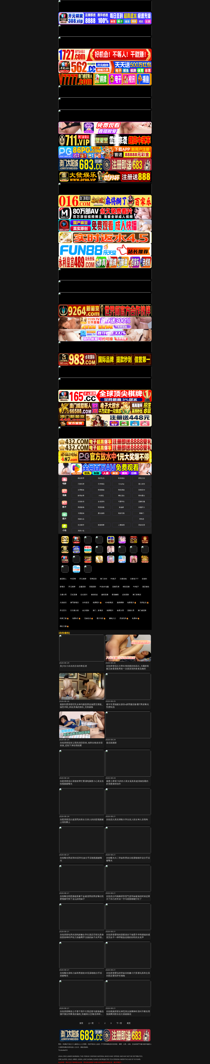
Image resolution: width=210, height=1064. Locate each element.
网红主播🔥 (64, 626)
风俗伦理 (141, 525)
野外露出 (141, 495)
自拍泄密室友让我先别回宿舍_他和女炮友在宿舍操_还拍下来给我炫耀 (81, 744)
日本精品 (101, 484)
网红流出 (121, 495)
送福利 (144, 579)
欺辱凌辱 (81, 495)
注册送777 (134, 579)
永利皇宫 (85, 602)
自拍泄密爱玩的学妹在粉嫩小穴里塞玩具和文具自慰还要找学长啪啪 (128, 974)
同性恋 (141, 519)
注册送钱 (123, 579)
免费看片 (110, 610)
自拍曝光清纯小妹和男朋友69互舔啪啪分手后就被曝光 (81, 974)
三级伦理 (81, 484)
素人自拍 (141, 484)
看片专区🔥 (101, 618)
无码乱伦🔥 (144, 602)
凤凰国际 (92, 586)
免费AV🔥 (136, 618)
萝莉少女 (141, 478)
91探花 (101, 495)
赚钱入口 (112, 618)
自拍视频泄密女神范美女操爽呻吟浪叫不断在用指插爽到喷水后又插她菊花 (128, 1012)
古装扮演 (81, 501)
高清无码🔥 (124, 618)
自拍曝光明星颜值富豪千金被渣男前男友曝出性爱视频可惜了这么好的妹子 (82, 897)
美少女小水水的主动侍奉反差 (73, 665)
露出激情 (101, 513)
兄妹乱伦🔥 (88, 618)
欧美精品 (121, 478)
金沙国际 (85, 610)
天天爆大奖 (74, 610)
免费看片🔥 (97, 602)
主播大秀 (63, 594)
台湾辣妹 (81, 490)
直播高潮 (115, 586)
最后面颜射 (111, 742)
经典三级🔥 (64, 618)
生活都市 (81, 525)
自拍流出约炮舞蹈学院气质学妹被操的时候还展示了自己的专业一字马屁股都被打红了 (128, 897)
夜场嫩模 (115, 594)
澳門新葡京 (74, 602)
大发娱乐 (63, 602)
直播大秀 (130, 610)
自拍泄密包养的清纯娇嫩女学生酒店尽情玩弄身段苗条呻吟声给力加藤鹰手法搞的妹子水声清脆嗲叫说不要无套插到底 (82, 937)
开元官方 (63, 610)
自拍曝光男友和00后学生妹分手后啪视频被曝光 (81, 859)
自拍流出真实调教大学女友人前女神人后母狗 (127, 819)
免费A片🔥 (76, 618)
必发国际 (125, 594)
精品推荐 (81, 478)
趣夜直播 (104, 594)
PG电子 (113, 579)
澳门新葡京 (137, 594)
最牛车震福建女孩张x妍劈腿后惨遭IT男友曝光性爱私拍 (127, 705)
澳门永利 (103, 579)
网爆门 (141, 513)
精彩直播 (126, 586)
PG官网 (73, 579)
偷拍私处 (94, 594)
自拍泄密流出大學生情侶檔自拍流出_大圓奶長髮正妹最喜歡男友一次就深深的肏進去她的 (127, 667)
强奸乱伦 (101, 478)
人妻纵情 (121, 525)
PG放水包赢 (104, 586)
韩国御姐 (101, 490)
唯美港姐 (121, 490)
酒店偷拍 (145, 586)
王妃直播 (73, 594)
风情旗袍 (81, 507)
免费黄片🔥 (131, 602)
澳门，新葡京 (98, 610)
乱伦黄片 (84, 594)
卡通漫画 (81, 513)
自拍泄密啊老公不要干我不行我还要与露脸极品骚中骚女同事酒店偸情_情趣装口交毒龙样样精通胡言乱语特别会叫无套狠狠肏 (82, 1014)
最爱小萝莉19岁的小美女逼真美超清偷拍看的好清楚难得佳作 (127, 782)
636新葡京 (109, 602)
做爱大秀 (120, 610)
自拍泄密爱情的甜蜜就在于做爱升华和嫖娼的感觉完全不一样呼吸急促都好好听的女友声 (128, 936)
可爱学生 (121, 501)
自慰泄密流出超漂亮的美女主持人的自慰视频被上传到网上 (82, 820)
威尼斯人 (63, 579)
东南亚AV (141, 490)
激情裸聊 (120, 602)
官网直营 (93, 579)
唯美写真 (121, 513)
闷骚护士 (141, 507)
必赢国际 (82, 586)
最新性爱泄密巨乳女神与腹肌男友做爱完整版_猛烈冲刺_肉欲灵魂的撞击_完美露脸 (81, 705)
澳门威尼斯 (142, 610)
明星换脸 (101, 507)
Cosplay (121, 484)
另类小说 (81, 531)
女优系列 (101, 501)
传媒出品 (81, 519)
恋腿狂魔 (141, 501)
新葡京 (62, 586)
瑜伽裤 (121, 507)
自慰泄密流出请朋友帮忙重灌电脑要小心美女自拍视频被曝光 (82, 782)
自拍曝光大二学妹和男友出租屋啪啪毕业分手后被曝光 (128, 859)
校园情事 (101, 525)
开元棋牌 (82, 579)
